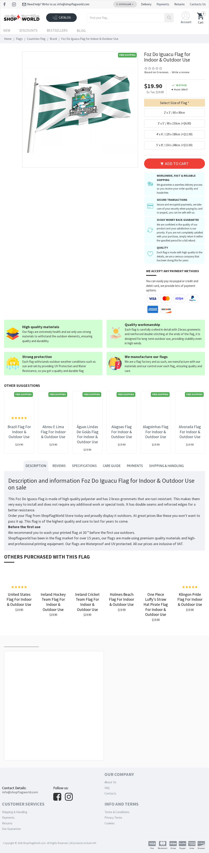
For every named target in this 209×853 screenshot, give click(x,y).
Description (36, 466)
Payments (135, 466)
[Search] (168, 17)
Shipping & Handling (166, 466)
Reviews (59, 466)
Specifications (84, 466)
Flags (19, 39)
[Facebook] (5, 4)
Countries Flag (36, 39)
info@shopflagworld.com (20, 792)
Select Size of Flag (173, 103)
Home (8, 39)
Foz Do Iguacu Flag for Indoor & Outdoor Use (54, 751)
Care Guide (112, 466)
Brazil (53, 39)
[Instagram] (14, 4)
